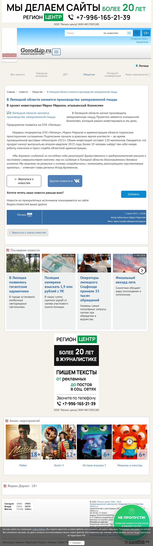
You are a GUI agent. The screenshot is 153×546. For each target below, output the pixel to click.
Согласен (76, 542)
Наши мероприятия (136, 74)
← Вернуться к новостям (24, 181)
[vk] (77, 180)
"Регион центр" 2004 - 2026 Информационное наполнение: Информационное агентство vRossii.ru (116, 504)
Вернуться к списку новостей (29, 232)
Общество (89, 74)
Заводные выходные (41, 74)
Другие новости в (61, 181)
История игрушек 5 (96, 458)
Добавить (133, 194)
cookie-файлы (39, 529)
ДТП (65, 74)
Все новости (18, 74)
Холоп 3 (65, 458)
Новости (23, 91)
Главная (11, 91)
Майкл (29, 458)
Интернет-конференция (113, 74)
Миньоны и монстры (131, 458)
